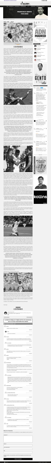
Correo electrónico (7, 447)
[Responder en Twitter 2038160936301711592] (36, 126)
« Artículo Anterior (6, 317)
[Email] (22, 46)
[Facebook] (14, 46)
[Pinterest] (19, 46)
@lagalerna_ (41, 128)
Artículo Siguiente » (29, 317)
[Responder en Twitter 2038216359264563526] (36, 139)
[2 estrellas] (17, 44)
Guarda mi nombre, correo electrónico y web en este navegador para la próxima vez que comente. (17, 456)
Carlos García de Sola (9, 42)
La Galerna (37, 128)
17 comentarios (30, 42)
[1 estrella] (16, 44)
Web (4, 450)
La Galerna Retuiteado (41, 119)
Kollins (37, 120)
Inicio (4, 19)
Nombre (5, 443)
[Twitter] (15, 46)
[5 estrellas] (19, 44)
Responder (30, 347)
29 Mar (44, 128)
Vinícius (10, 188)
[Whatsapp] (20, 46)
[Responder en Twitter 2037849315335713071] (36, 153)
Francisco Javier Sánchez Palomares (38, 61)
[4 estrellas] (18, 44)
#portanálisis (38, 131)
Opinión (8, 19)
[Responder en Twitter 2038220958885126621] (36, 117)
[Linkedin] (17, 46)
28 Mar (44, 141)
